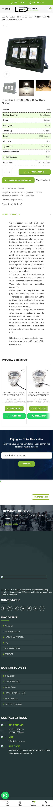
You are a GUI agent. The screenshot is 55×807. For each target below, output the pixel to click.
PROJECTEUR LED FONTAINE (14, 402)
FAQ (6, 643)
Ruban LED (10, 676)
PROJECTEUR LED (24, 17)
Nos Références (12, 649)
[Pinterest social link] (15, 204)
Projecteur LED (17, 200)
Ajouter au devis (36, 172)
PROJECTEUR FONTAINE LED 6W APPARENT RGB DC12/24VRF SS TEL (39, 394)
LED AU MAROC (8, 17)
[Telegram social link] (21, 204)
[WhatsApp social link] (42, 608)
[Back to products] (6, 25)
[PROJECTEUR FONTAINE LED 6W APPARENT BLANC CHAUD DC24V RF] (14, 378)
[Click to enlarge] (7, 74)
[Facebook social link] (8, 204)
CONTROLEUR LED (12, 682)
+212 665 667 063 (16, 732)
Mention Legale (12, 632)
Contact (9, 654)
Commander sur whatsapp (20, 180)
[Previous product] (3, 25)
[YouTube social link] (22, 608)
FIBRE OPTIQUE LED (13, 704)
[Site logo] (26, 9)
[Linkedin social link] (18, 204)
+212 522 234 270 (16, 729)
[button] (18, 180)
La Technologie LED (14, 637)
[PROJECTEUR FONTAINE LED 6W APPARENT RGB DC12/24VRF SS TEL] (38, 378)
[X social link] (11, 204)
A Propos (9, 626)
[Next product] (9, 25)
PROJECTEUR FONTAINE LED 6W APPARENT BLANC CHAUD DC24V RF (14, 394)
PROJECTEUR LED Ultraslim (23, 196)
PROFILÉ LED (10, 687)
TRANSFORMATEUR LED (15, 693)
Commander (15, 416)
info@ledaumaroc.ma (17, 741)
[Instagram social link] (16, 608)
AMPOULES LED (11, 699)
